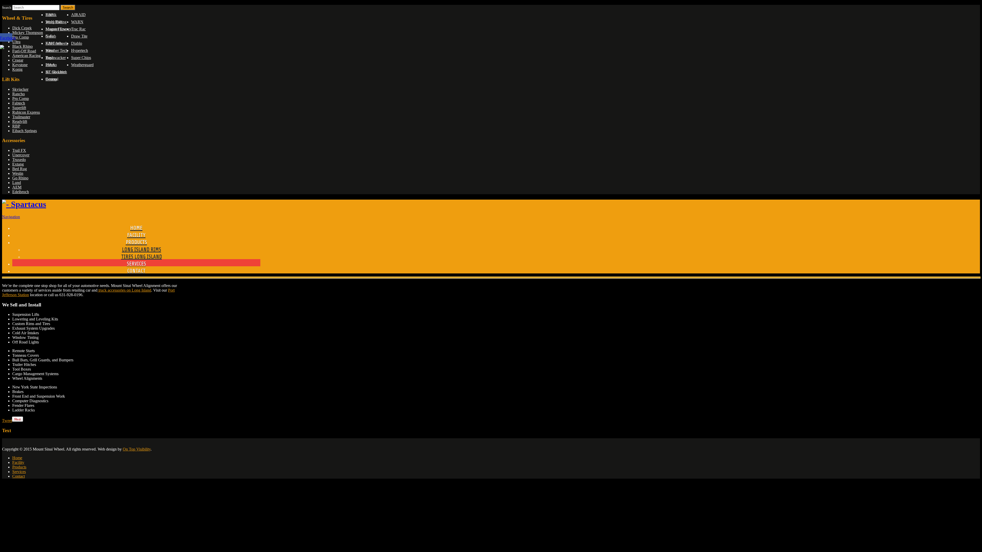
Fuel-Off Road (24, 51)
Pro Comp (20, 37)
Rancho (18, 94)
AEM (16, 187)
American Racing (26, 55)
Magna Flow (56, 29)
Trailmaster (21, 117)
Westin (17, 173)
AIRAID (78, 15)
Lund (16, 182)
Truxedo (19, 159)
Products (19, 467)
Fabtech (18, 103)
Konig (17, 69)
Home (17, 458)
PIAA (50, 65)
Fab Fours (54, 43)
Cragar (17, 60)
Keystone (20, 65)
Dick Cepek (22, 28)
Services (19, 471)
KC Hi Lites (55, 72)
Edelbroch (20, 192)
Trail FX (19, 150)
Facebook (8, 38)
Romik (51, 15)
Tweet (7, 420)
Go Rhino (20, 178)
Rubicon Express (26, 112)
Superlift (19, 108)
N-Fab (51, 36)
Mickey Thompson (27, 32)
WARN (77, 22)
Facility (18, 462)
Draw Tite (79, 36)
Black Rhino (22, 46)
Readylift (19, 121)
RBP (16, 126)
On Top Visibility (137, 449)
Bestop (51, 79)
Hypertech (79, 50)
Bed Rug (19, 169)
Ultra (16, 42)
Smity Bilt (54, 22)
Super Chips (81, 57)
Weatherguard (82, 65)
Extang (18, 164)
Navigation (11, 217)
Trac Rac (78, 29)
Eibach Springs (24, 131)
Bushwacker (56, 57)
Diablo (76, 43)
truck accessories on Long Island (124, 290)
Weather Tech (57, 50)
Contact (18, 476)
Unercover (20, 155)
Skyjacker (20, 89)
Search (6, 7)
